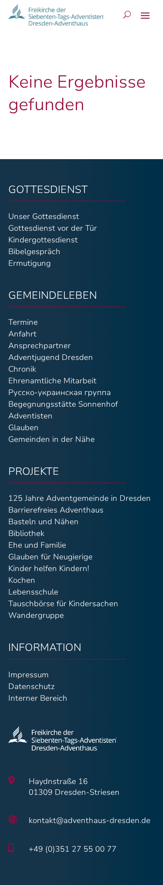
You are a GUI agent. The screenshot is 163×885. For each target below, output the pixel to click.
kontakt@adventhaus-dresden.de (89, 820)
